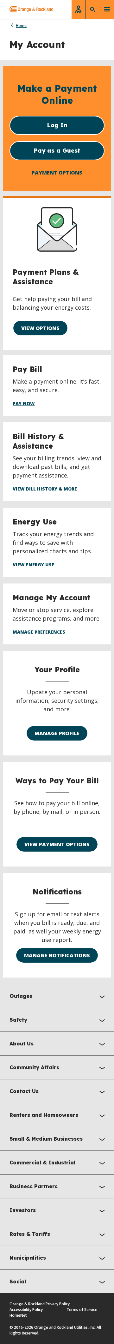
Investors (23, 1210)
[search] (93, 9)
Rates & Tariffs (30, 1234)
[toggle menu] (107, 9)
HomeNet (18, 1315)
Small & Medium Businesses (46, 1139)
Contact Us (24, 1091)
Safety (18, 1020)
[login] (79, 9)
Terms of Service (81, 1309)
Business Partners (34, 1186)
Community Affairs (34, 1067)
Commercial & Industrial (42, 1162)
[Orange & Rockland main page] (26, 9)
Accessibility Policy (26, 1309)
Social (18, 1281)
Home (21, 25)
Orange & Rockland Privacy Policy (40, 1304)
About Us (22, 1043)
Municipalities (28, 1258)
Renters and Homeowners (44, 1115)
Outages (21, 996)
